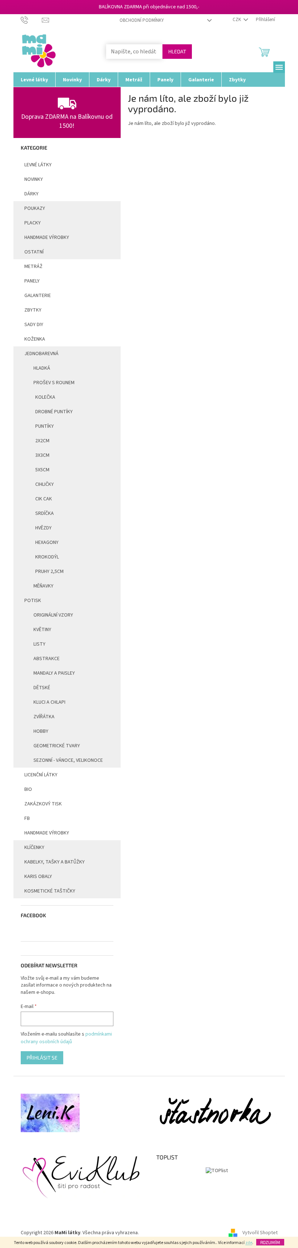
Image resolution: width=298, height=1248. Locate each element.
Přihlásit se (42, 1057)
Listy (39, 644)
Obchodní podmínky (142, 20)
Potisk (32, 600)
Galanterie (37, 295)
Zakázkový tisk (43, 804)
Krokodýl (47, 557)
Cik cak (43, 499)
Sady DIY (33, 324)
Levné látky (38, 164)
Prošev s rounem (53, 382)
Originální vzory (53, 615)
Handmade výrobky (46, 833)
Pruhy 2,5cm (49, 571)
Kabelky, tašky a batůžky (54, 862)
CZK (237, 19)
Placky (32, 223)
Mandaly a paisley (54, 673)
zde (248, 1243)
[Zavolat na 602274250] (31, 19)
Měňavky (43, 586)
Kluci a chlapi (49, 702)
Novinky (33, 179)
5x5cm (42, 469)
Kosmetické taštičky (49, 891)
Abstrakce (46, 658)
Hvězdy (43, 528)
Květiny (42, 629)
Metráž (33, 266)
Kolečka (45, 397)
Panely (32, 281)
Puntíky (44, 426)
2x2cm (42, 440)
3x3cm (42, 455)
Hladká (41, 368)
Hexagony (47, 542)
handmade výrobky (46, 237)
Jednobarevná (41, 353)
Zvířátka (44, 716)
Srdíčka (44, 513)
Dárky (31, 194)
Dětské (41, 687)
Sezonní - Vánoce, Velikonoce (68, 760)
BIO (28, 789)
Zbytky (32, 310)
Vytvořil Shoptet (260, 1233)
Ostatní (34, 252)
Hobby (40, 731)
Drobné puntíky (54, 411)
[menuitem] (34, 79)
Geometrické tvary (56, 745)
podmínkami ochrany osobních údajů (66, 1037)
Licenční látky (40, 775)
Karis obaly (38, 876)
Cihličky (44, 484)
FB (27, 818)
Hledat (177, 51)
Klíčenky (34, 847)
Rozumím (270, 1242)
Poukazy (34, 208)
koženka (34, 339)
